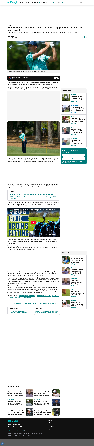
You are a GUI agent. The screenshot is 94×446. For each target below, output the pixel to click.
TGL (72, 127)
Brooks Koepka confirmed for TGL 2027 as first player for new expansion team (77, 130)
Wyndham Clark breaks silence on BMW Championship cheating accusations (42, 393)
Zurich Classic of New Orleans (43, 303)
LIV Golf (73, 116)
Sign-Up (49, 430)
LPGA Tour (74, 256)
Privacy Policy (67, 162)
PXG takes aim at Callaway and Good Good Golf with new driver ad (77, 109)
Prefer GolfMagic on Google (20, 77)
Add (56, 78)
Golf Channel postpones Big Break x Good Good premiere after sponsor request (78, 293)
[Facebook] (8, 427)
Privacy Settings (51, 427)
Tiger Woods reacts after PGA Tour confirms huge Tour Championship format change (15, 412)
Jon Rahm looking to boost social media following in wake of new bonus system (46, 312)
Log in (80, 2)
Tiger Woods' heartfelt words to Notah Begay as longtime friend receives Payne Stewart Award (15, 393)
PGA (26, 303)
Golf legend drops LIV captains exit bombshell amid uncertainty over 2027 (77, 271)
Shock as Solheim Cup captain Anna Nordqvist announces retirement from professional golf (77, 260)
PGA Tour (54, 303)
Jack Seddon (10, 36)
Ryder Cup (31, 303)
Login (49, 429)
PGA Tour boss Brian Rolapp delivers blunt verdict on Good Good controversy (41, 403)
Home (9, 25)
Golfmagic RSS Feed (52, 425)
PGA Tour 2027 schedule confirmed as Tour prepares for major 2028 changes (77, 141)
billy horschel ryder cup (17, 303)
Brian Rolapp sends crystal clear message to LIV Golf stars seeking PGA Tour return (42, 412)
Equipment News (75, 105)
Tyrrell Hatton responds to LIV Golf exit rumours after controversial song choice (78, 119)
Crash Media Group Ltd (16, 431)
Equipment (34, 2)
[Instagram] (13, 427)
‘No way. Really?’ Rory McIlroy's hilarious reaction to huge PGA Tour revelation (14, 403)
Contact (49, 423)
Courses (44, 2)
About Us (50, 422)
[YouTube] (21, 427)
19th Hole (58, 2)
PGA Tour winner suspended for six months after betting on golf (31, 194)
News (22, 2)
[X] (17, 427)
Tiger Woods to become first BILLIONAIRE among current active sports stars (18, 312)
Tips (51, 2)
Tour (27, 2)
